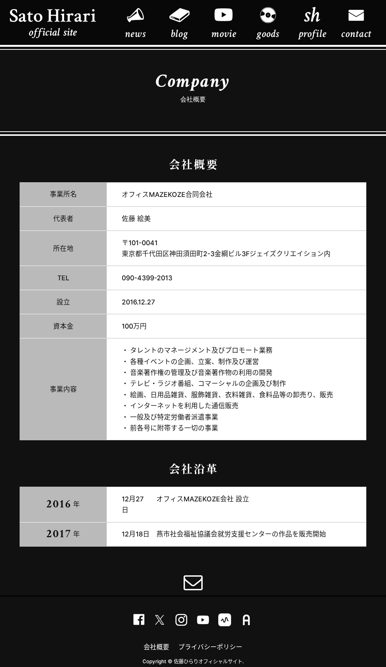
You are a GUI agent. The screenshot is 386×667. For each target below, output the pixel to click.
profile (312, 33)
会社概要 (156, 647)
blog (179, 33)
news (135, 33)
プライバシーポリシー (210, 647)
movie (223, 33)
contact (356, 33)
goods (267, 33)
